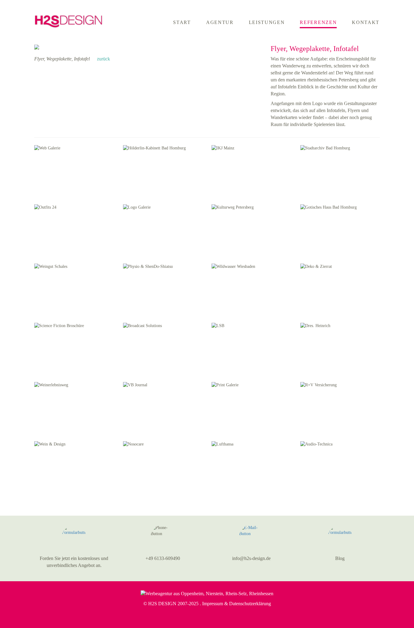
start (182, 22)
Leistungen (267, 22)
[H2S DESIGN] (68, 17)
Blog (340, 558)
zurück (103, 58)
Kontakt (365, 22)
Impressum (212, 603)
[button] (74, 537)
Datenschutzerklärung (250, 603)
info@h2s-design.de (251, 558)
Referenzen (318, 22)
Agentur (220, 22)
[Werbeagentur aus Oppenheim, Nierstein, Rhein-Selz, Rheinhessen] (207, 593)
